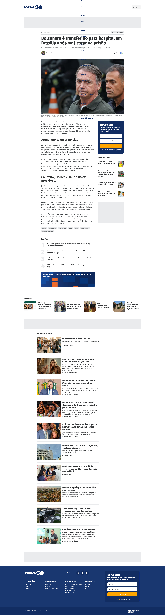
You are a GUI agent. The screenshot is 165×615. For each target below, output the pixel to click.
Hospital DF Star (52, 228)
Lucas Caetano (51, 53)
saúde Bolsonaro (85, 228)
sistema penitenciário (47, 231)
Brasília (44, 228)
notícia (70, 228)
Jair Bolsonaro (62, 228)
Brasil (113, 32)
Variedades (120, 32)
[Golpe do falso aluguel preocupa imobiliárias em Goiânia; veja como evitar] (127, 306)
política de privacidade (106, 151)
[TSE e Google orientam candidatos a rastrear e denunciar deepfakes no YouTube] (38, 306)
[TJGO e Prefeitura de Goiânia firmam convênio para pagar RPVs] (97, 306)
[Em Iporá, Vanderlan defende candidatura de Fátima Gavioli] (67, 306)
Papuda (76, 228)
